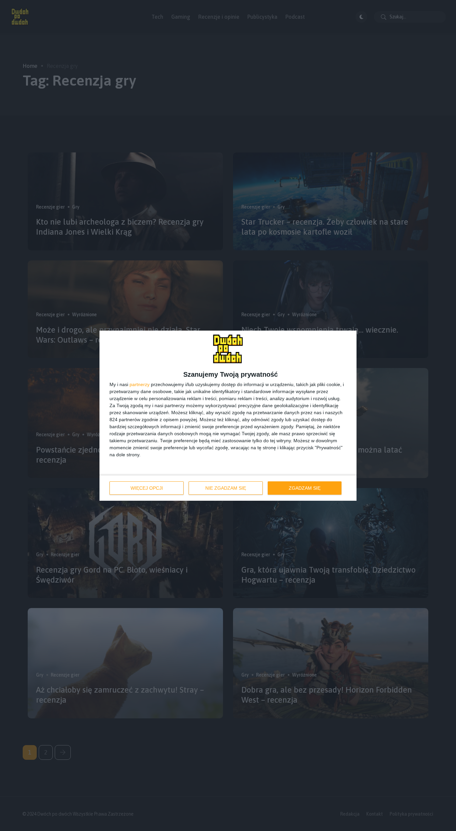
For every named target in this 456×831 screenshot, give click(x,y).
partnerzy (140, 384)
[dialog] (228, 416)
